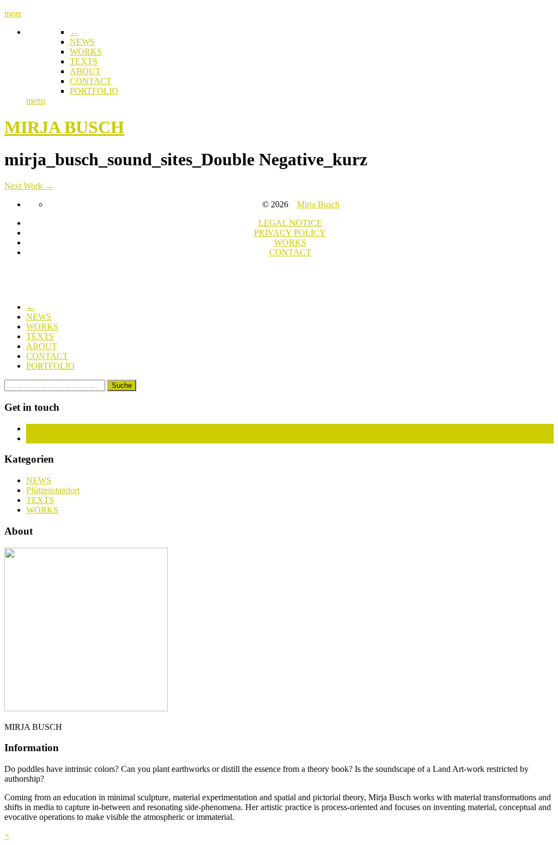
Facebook (43, 428)
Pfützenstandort (53, 490)
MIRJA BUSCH (64, 127)
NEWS (82, 41)
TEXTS (84, 61)
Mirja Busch (318, 204)
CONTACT (91, 81)
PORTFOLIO (94, 90)
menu (35, 100)
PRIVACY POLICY (290, 232)
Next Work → (28, 185)
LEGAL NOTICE (290, 222)
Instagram (43, 438)
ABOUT (85, 71)
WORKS (86, 51)
